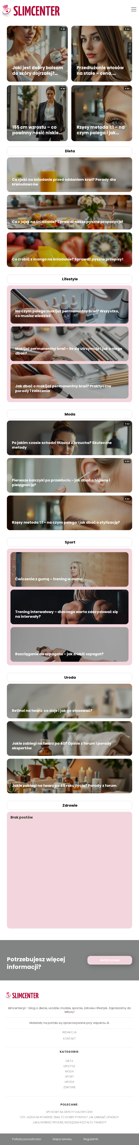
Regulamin (91, 1139)
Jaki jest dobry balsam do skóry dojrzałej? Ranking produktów (37, 70)
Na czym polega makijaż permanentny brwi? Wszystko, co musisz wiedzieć (67, 313)
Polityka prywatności (26, 1139)
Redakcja (69, 1032)
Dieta (70, 151)
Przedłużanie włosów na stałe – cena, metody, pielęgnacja (100, 70)
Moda (70, 414)
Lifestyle (70, 279)
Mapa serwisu (62, 1139)
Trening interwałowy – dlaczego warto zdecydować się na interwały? (66, 614)
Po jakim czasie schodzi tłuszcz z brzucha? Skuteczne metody (62, 445)
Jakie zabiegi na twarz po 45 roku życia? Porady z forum (64, 785)
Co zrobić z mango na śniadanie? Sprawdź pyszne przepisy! (67, 259)
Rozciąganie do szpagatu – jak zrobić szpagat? (59, 654)
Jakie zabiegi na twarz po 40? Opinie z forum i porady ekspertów (61, 745)
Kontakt (69, 1039)
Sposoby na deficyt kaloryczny (69, 1112)
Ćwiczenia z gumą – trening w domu (48, 579)
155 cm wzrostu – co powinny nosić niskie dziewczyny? (35, 129)
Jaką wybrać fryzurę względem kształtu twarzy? (69, 1122)
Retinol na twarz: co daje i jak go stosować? (52, 710)
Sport (70, 542)
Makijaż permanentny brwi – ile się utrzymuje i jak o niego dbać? (68, 351)
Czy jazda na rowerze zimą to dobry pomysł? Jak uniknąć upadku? (69, 1117)
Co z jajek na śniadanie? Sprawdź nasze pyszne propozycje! (67, 221)
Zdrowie (69, 805)
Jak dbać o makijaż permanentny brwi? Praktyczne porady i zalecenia (63, 388)
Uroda (70, 677)
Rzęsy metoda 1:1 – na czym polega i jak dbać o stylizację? (101, 129)
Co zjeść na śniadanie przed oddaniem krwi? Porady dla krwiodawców (64, 182)
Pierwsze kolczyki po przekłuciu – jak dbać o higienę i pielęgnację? (61, 482)
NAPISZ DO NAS (109, 960)
